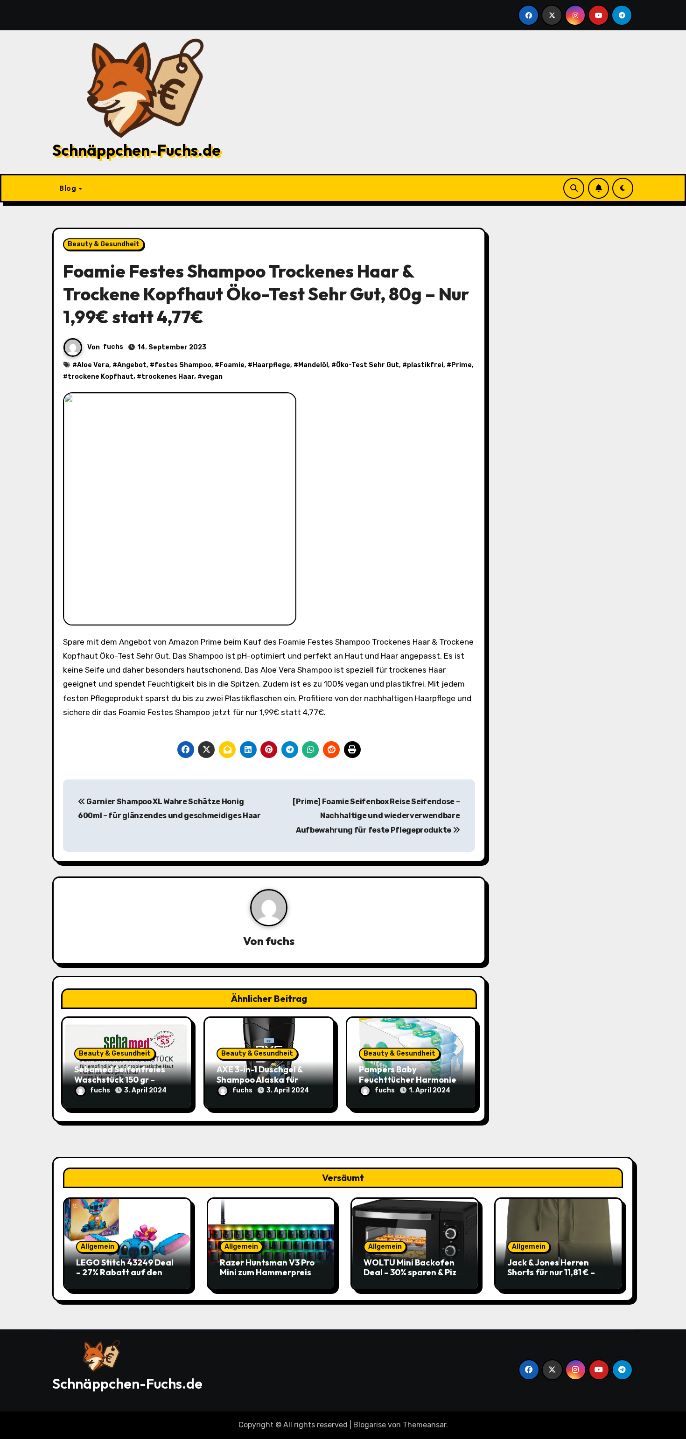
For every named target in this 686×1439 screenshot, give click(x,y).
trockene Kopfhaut (100, 377)
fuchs (113, 347)
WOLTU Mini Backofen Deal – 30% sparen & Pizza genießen (415, 1272)
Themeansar (424, 1424)
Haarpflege (271, 365)
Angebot (132, 365)
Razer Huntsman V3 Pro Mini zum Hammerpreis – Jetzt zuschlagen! (268, 1272)
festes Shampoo (182, 365)
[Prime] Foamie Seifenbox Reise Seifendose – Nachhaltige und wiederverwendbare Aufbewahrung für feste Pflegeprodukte (376, 815)
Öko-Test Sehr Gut (367, 365)
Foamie (232, 365)
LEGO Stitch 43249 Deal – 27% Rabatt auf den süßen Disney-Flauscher (125, 1272)
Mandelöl (313, 365)
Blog (68, 188)
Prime (461, 365)
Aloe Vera (93, 365)
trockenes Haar (167, 377)
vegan (212, 377)
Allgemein (97, 1247)
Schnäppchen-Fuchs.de (136, 150)
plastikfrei (425, 365)
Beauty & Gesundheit (104, 244)
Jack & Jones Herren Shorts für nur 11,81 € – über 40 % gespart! (551, 1272)
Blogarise (369, 1424)
